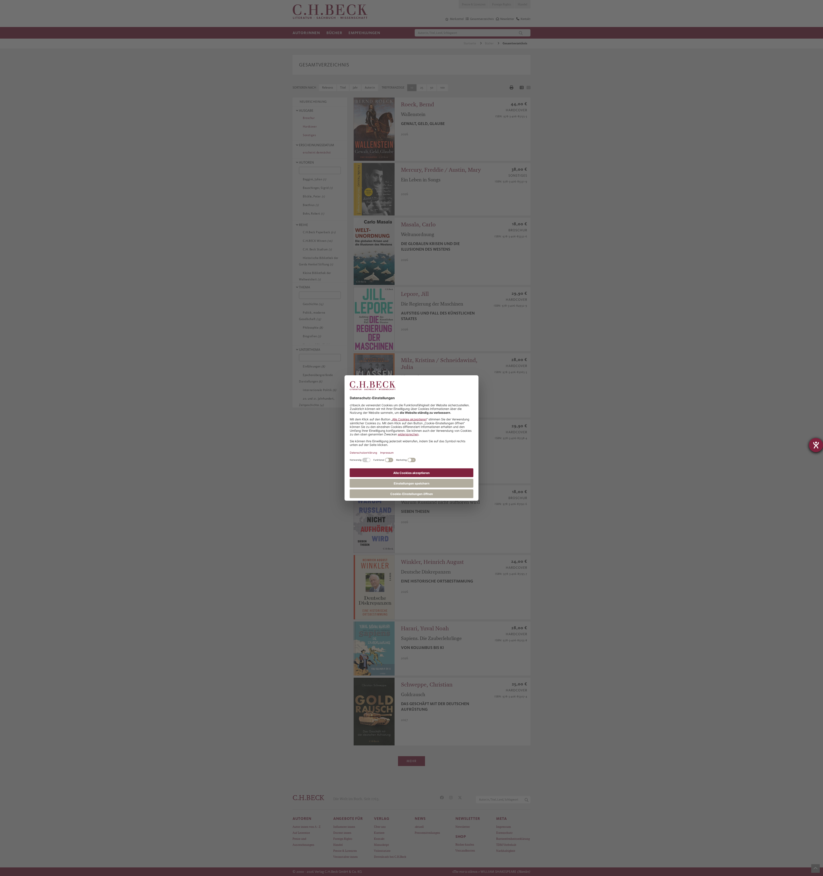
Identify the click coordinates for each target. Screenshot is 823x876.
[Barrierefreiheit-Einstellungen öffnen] (816, 445)
